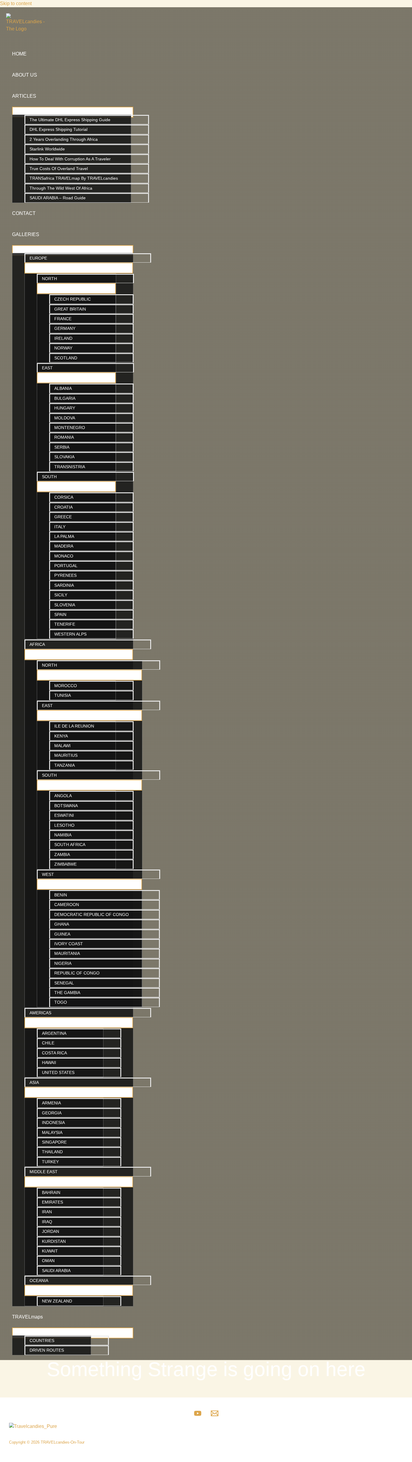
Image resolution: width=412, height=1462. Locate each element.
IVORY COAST (68, 943)
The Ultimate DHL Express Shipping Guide (70, 119)
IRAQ (47, 1221)
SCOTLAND (65, 357)
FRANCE (62, 318)
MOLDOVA (64, 417)
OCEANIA (39, 1280)
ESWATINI (64, 815)
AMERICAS (40, 1012)
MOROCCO (65, 685)
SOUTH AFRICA (69, 844)
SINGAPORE (54, 1142)
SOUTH (49, 476)
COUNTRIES (42, 1340)
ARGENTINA (54, 1033)
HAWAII (49, 1062)
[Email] (214, 1415)
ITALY (59, 526)
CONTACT (24, 213)
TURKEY (50, 1161)
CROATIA (63, 507)
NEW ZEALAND (57, 1301)
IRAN (47, 1211)
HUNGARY (64, 408)
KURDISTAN (54, 1241)
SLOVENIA (64, 604)
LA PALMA (64, 536)
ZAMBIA (62, 854)
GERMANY (64, 328)
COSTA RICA (54, 1052)
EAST (47, 367)
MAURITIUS (66, 755)
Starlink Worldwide (47, 149)
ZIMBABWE (65, 864)
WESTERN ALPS (70, 634)
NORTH (49, 278)
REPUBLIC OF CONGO (77, 973)
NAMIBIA (62, 834)
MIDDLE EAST (44, 1171)
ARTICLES (24, 96)
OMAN (48, 1260)
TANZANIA (64, 765)
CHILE (48, 1042)
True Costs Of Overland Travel (59, 168)
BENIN (60, 894)
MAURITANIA (67, 953)
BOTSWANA (66, 805)
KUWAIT (50, 1251)
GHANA (61, 924)
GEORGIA (52, 1112)
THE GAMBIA (67, 992)
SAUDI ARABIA (56, 1270)
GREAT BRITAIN (70, 309)
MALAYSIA (52, 1132)
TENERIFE (64, 624)
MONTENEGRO (69, 427)
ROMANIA (64, 437)
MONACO (63, 556)
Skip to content (16, 3)
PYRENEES (65, 575)
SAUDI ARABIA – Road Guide (58, 197)
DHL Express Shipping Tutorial (58, 129)
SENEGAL (64, 982)
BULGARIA (64, 398)
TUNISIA (62, 695)
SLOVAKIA (64, 456)
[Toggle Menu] (72, 112)
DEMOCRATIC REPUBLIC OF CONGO (91, 914)
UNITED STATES (58, 1072)
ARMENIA (51, 1102)
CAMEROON (66, 904)
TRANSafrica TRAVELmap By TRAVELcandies (74, 178)
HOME (19, 53)
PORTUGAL (66, 565)
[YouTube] (197, 1415)
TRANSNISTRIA (69, 466)
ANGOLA (63, 795)
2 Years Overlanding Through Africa (64, 139)
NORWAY (63, 348)
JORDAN (50, 1231)
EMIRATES (52, 1202)
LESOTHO (64, 825)
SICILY (60, 594)
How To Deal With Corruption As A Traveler (70, 158)
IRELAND (63, 338)
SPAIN (60, 614)
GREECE (63, 516)
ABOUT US (24, 74)
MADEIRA (63, 546)
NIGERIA (62, 963)
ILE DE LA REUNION (74, 726)
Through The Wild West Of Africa (61, 188)
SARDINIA (64, 585)
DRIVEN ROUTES (47, 1350)
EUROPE (38, 258)
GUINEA (62, 934)
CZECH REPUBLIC (72, 299)
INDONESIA (53, 1122)
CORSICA (63, 497)
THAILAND (52, 1151)
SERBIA (61, 447)
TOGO (60, 1002)
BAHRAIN (51, 1192)
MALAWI (62, 745)
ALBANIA (63, 388)
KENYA (61, 736)
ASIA (34, 1082)
